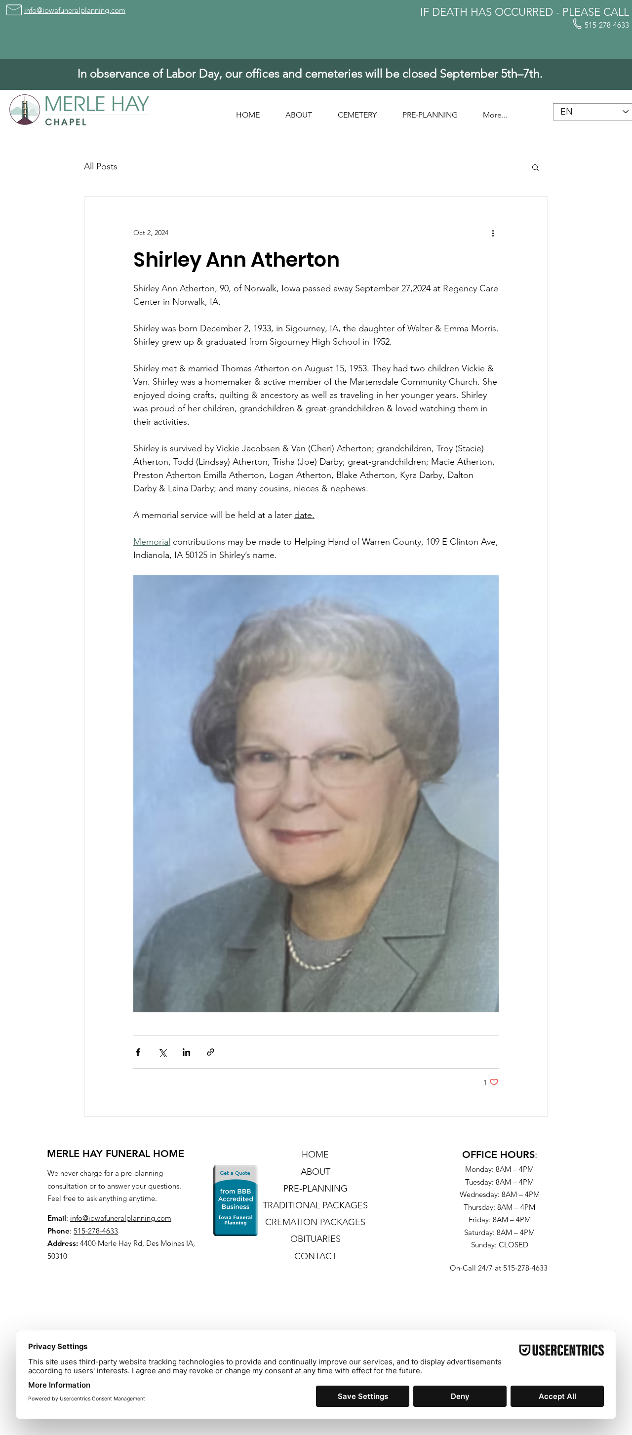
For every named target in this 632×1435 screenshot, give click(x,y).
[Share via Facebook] (138, 1052)
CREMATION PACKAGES (315, 1222)
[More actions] (493, 233)
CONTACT (315, 1256)
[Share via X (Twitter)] (162, 1052)
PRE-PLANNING (315, 1188)
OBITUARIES (315, 1239)
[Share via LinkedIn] (186, 1052)
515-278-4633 (96, 1231)
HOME (315, 1154)
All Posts (101, 166)
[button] (299, 110)
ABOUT (315, 1171)
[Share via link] (210, 1052)
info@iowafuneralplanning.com (120, 1218)
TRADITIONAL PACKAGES (315, 1205)
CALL (616, 12)
